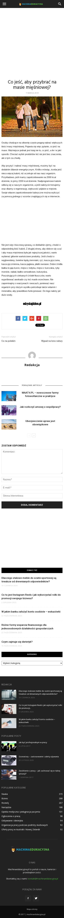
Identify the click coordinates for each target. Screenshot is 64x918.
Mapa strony (32, 909)
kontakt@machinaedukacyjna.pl (43, 878)
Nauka (4, 794)
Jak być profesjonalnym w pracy (33, 742)
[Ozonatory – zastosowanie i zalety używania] (8, 760)
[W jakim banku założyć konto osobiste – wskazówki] (8, 723)
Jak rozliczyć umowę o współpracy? (40, 406)
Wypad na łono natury (52, 341)
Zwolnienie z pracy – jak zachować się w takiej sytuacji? (39, 772)
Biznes (4, 798)
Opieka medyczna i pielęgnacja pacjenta (20, 811)
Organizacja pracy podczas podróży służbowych (24, 825)
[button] (60, 4)
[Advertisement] (32, 41)
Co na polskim (8, 341)
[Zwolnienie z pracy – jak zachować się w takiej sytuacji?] (8, 775)
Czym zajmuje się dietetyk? (17, 641)
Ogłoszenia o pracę (10, 816)
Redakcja (32, 365)
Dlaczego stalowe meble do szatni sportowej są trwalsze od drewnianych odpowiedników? (40, 692)
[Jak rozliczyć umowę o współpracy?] (8, 410)
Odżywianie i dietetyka (12, 820)
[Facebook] (28, 898)
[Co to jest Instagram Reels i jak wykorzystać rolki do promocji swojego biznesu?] (8, 709)
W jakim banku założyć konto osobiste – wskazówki (30, 611)
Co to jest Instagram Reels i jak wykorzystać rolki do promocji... (40, 707)
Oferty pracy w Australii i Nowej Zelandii (20, 829)
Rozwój (5, 802)
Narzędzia (6, 807)
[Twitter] (36, 898)
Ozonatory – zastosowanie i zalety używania (39, 756)
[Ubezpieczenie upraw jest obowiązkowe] (8, 424)
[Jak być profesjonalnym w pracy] (8, 746)
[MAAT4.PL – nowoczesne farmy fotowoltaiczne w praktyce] (8, 396)
